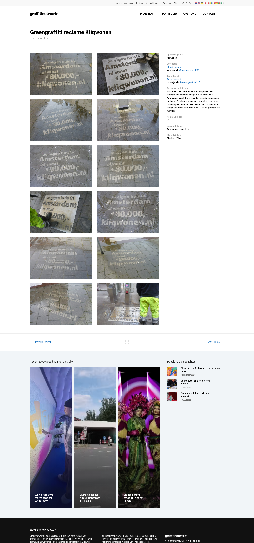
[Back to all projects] (127, 341)
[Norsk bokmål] (213, 3)
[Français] (205, 3)
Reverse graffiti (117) (189, 82)
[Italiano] (222, 3)
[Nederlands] (196, 3)
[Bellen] (189, 3)
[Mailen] (186, 3)
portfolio (106, 538)
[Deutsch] (202, 3)
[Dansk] (208, 3)
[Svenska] (210, 3)
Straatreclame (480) (189, 70)
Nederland (184, 129)
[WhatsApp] (183, 3)
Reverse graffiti (174, 79)
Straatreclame (174, 67)
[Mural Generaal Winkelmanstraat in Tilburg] (95, 437)
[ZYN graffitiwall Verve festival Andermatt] (51, 437)
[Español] (216, 3)
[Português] (219, 3)
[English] (199, 3)
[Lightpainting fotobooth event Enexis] (139, 437)
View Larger (61, 74)
